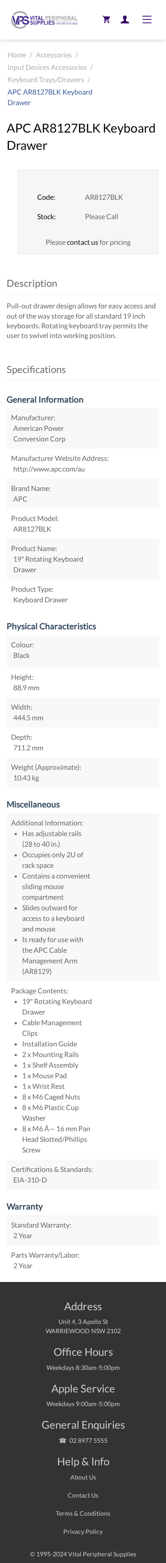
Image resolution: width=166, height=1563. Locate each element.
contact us (82, 242)
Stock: (46, 216)
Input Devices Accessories (47, 67)
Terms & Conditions (83, 1513)
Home (17, 54)
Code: (46, 197)
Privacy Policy (83, 1531)
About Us (83, 1477)
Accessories (54, 54)
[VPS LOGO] (42, 20)
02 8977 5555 (88, 1440)
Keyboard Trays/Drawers (46, 79)
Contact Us (83, 1495)
